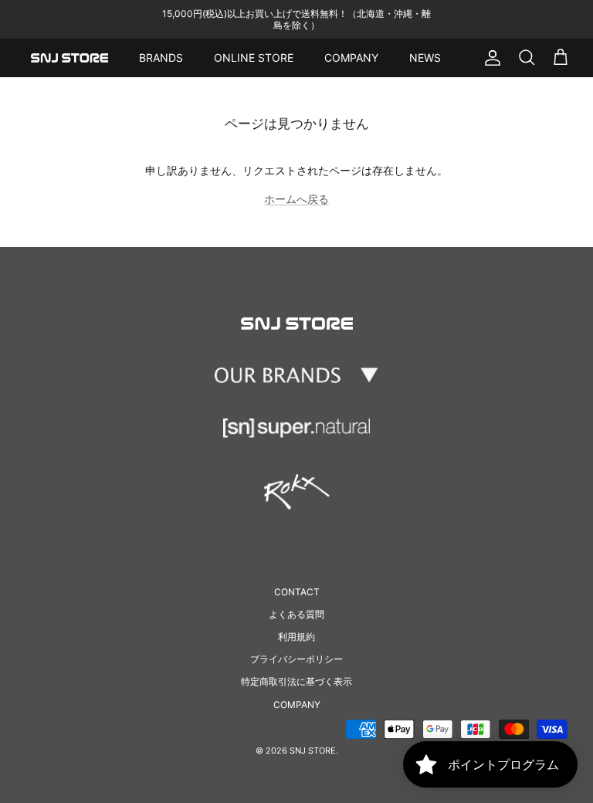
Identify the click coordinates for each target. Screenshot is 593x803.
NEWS (425, 57)
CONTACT (297, 592)
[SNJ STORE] (69, 57)
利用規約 (296, 636)
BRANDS (161, 57)
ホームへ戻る (296, 198)
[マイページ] (489, 58)
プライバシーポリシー (296, 659)
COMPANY (351, 57)
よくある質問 (296, 614)
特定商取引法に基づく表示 (296, 681)
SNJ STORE (313, 750)
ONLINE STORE (253, 57)
